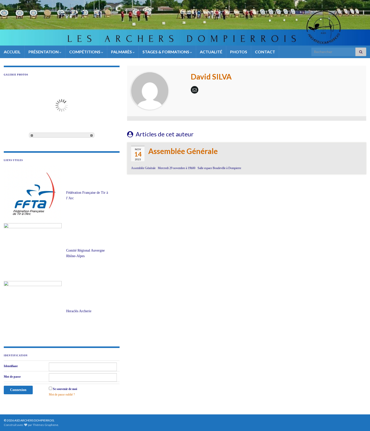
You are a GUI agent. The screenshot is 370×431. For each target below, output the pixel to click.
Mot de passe (12, 376)
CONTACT (265, 51)
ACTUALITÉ (211, 51)
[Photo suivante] (91, 135)
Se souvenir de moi (65, 389)
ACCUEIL (12, 51)
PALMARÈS (122, 51)
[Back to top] (358, 419)
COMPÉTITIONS (85, 51)
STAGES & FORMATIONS (166, 51)
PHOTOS (238, 51)
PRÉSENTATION (43, 51)
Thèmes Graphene (45, 425)
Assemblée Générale (183, 150)
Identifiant (11, 366)
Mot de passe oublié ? (62, 394)
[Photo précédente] (32, 135)
